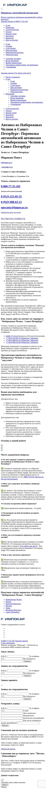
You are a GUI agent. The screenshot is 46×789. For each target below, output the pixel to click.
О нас (8, 25)
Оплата (9, 32)
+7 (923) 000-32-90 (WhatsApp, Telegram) (22, 342)
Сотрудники (11, 48)
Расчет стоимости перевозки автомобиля (17, 17)
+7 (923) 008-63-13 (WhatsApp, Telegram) (22, 340)
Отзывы (9, 46)
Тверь (8, 608)
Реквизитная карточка (14, 52)
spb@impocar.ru (6, 162)
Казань (8, 602)
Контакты (10, 36)
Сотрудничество (12, 30)
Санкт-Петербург (13, 612)
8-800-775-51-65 (12, 336)
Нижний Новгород (13, 604)
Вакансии (10, 38)
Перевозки (10, 27)
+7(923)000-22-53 (7, 167)
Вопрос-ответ (11, 34)
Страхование (11, 67)
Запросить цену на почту (11, 212)
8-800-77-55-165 (10, 186)
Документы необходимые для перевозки (22, 65)
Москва (9, 606)
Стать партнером (8, 643)
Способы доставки (13, 59)
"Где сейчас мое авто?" (28, 546)
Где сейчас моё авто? (22, 73)
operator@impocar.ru (14, 207)
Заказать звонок (7, 21)
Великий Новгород (13, 610)
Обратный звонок (8, 749)
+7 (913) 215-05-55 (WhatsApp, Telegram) (22, 338)
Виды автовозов (12, 61)
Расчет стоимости (13, 77)
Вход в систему (12, 40)
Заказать (27, 661)
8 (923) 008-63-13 (11, 201)
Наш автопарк (11, 50)
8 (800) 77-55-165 (21, 21)
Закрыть (5, 785)
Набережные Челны (14, 600)
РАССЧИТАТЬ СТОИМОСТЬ (13, 219)
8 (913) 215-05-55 (11, 196)
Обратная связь (12, 55)
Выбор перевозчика (14, 63)
